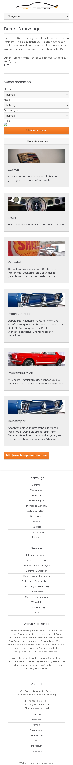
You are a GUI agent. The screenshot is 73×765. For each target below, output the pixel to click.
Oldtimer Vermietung (36, 597)
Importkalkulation (20, 373)
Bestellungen (36, 500)
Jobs (36, 740)
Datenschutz (36, 735)
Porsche (36, 521)
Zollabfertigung (36, 607)
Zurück (11, 65)
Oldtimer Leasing (36, 560)
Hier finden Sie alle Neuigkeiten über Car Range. (36, 224)
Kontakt (36, 684)
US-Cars (36, 527)
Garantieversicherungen (36, 576)
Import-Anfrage (19, 313)
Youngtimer (36, 490)
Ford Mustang (36, 532)
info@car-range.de (40, 708)
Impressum (36, 746)
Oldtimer (36, 485)
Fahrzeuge (36, 478)
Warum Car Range (36, 623)
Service (36, 548)
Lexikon (13, 169)
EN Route (36, 495)
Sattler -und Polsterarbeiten (36, 581)
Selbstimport (17, 421)
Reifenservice (36, 592)
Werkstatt (15, 262)
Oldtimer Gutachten (36, 571)
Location (36, 719)
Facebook (36, 751)
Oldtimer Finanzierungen (36, 565)
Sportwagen (36, 516)
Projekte (36, 537)
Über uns (36, 714)
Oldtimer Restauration (36, 555)
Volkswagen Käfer (36, 511)
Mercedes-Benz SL (36, 506)
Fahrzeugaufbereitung (36, 586)
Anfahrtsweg (36, 730)
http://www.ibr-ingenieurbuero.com (26, 455)
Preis (7, 120)
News (12, 217)
